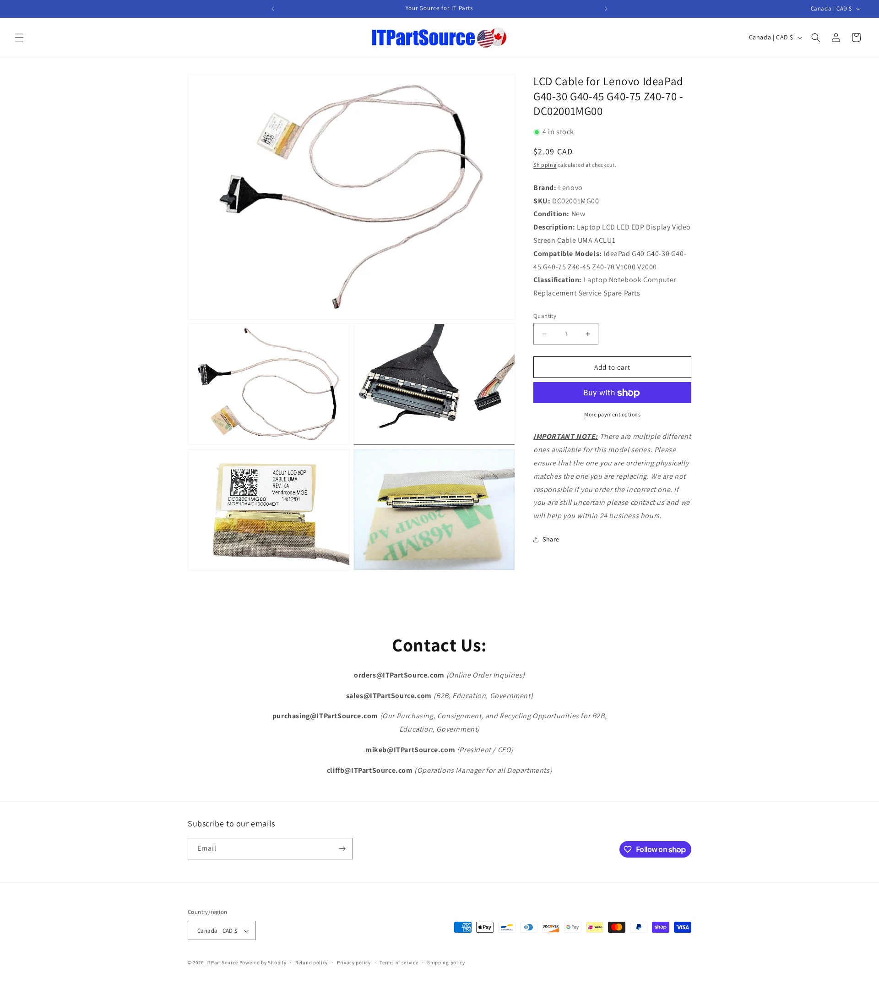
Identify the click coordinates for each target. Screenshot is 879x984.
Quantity (544, 316)
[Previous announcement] (273, 8)
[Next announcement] (606, 8)
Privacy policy (354, 962)
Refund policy (311, 962)
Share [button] (551, 539)
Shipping (545, 164)
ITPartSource (222, 963)
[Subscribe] (342, 848)
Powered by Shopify (263, 963)
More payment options (612, 414)
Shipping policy (446, 962)
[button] (19, 37)
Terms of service (399, 962)
